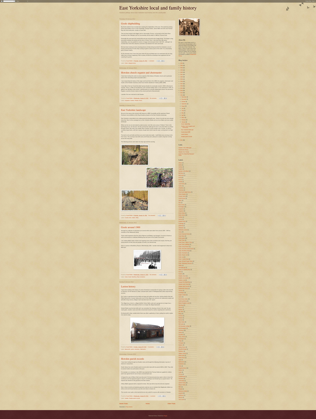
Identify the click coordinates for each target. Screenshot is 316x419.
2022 (181, 72)
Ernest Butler (182, 213)
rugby (180, 359)
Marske (180, 307)
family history (182, 215)
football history (182, 221)
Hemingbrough (182, 267)
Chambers (181, 188)
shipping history (132, 63)
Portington (181, 343)
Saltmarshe (143, 349)
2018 (181, 81)
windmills (181, 393)
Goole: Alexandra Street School (186, 248)
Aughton (181, 169)
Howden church (138, 100)
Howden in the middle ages (185, 147)
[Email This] (157, 61)
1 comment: (152, 61)
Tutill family (181, 380)
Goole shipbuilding (130, 23)
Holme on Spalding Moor (184, 269)
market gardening (183, 301)
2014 (181, 90)
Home (148, 403)
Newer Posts (123, 403)
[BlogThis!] (159, 61)
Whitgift (180, 389)
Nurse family (182, 322)
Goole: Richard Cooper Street (186, 261)
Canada (180, 181)
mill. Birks (181, 311)
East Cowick (182, 204)
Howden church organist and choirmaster (141, 72)
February (184, 119)
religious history (182, 353)
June (183, 110)
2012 (181, 95)
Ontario (180, 332)
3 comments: (151, 347)
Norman (180, 320)
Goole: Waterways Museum (185, 263)
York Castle (181, 399)
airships (180, 167)
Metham (180, 309)
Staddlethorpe (182, 376)
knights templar (182, 294)
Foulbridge (181, 223)
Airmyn (180, 162)
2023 (181, 70)
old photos (142, 277)
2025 (181, 65)
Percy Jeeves (182, 336)
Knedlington (181, 292)
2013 (181, 92)
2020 (181, 76)
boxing (180, 177)
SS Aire (180, 374)
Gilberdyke (181, 227)
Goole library (182, 236)
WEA (180, 387)
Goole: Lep (181, 257)
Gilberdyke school (183, 229)
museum (181, 315)
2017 (181, 83)
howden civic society (184, 278)
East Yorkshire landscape (133, 110)
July (183, 108)
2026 (181, 63)
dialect (133, 217)
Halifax (180, 265)
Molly (137, 217)
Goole (126, 63)
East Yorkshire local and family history (158, 7)
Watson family (182, 384)
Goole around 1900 (130, 227)
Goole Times (182, 240)
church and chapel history (185, 192)
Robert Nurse (182, 357)
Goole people (182, 238)
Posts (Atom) (129, 406)
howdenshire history (183, 288)
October (184, 101)
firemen (180, 219)
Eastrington (181, 206)
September (184, 103)
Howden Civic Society (184, 152)
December (184, 97)
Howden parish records (132, 358)
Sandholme (181, 363)
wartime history (182, 382)
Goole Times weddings (184, 244)
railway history (182, 347)
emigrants (181, 209)
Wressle (180, 397)
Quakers (181, 345)
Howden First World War (184, 282)
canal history (182, 183)
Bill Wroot (181, 173)
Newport (180, 317)
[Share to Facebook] (162, 61)
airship (180, 165)
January (184, 122)
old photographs (182, 328)
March (183, 117)
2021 (181, 74)
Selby (180, 366)
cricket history (182, 198)
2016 (181, 86)
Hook (180, 271)
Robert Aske (181, 355)
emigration (127, 100)
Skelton (180, 370)
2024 (181, 67)
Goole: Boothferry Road (133, 277)
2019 (181, 79)
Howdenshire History (183, 149)
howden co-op (182, 280)
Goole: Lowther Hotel (184, 259)
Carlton (180, 185)
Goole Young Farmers (184, 246)
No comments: (153, 98)
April (183, 115)
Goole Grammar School (184, 234)
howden (132, 100)
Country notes (128, 217)
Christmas (181, 190)
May (183, 113)
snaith (180, 372)
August (183, 106)
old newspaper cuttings (184, 326)
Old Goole (181, 324)
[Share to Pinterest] (164, 61)
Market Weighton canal (184, 303)
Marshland (181, 305)
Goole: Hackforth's (183, 252)
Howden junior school (184, 284)
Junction (181, 290)
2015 (181, 88)
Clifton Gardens (182, 194)
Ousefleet (181, 334)
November (184, 99)
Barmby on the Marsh (184, 171)
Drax (180, 202)
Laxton (132, 349)
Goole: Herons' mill (183, 255)
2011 (181, 140)
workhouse (181, 395)
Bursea (180, 179)
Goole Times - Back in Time (185, 242)
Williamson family (183, 391)
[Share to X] (160, 61)
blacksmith (127, 349)
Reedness (181, 351)
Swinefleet (181, 378)
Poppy (180, 340)
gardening (181, 225)
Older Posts (171, 403)
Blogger (165, 415)
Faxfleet (180, 217)
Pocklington (181, 338)
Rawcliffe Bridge (182, 349)
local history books (183, 299)
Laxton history (128, 286)
